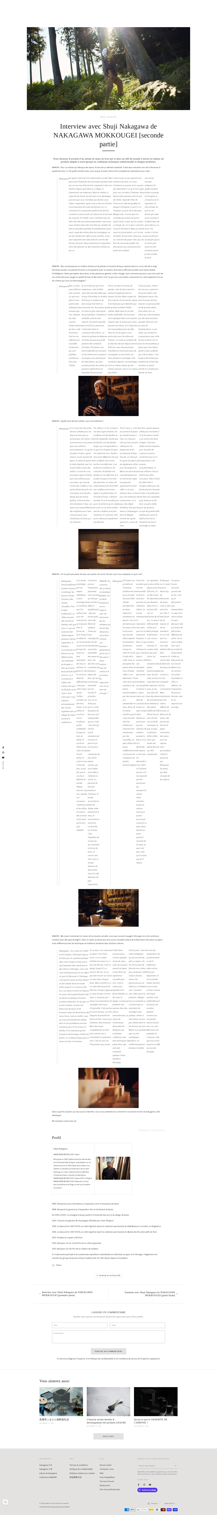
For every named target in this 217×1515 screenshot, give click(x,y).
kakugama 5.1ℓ (45, 1465)
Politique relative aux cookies (82, 1473)
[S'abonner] (176, 1466)
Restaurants (105, 1485)
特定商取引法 (76, 1477)
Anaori (47, 1503)
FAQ (101, 1473)
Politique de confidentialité (101, 1359)
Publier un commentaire (108, 1351)
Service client (105, 1465)
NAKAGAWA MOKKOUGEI (63, 1154)
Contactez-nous (107, 1469)
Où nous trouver (107, 1481)
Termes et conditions (79, 1465)
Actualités (111, 117)
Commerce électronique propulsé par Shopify (54, 1507)
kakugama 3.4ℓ (45, 1469)
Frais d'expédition (107, 1477)
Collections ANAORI (48, 1477)
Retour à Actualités (110, 1275)
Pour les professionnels (110, 1489)
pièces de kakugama (48, 1473)
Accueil (103, 117)
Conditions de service (128, 1359)
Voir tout (108, 1436)
